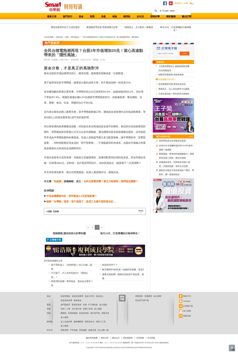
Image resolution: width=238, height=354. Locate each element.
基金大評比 (89, 296)
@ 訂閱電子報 (54, 240)
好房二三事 (65, 309)
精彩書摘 (171, 16)
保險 (114, 16)
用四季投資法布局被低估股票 (172, 141)
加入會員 (187, 311)
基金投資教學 (77, 296)
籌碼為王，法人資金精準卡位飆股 (173, 89)
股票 (92, 16)
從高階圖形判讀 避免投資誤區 (172, 84)
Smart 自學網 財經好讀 (74, 7)
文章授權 (140, 338)
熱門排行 (67, 16)
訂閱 (184, 53)
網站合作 (116, 338)
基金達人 (100, 296)
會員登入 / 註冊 (181, 3)
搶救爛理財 (78, 321)
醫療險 (63, 313)
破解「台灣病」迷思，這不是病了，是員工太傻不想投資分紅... (80, 201)
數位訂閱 (186, 16)
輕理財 (126, 16)
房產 (103, 16)
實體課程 (139, 296)
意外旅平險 (95, 313)
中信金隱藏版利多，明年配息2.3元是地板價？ (71, 196)
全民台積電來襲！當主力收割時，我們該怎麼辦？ (111, 181)
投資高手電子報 (142, 300)
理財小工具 (101, 321)
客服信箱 (187, 316)
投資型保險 (84, 313)
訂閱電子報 (188, 306)
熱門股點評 (65, 305)
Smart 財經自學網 (54, 7)
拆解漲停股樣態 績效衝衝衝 (171, 74)
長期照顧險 (73, 313)
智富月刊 (187, 296)
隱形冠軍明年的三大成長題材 (65, 27)
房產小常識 (88, 309)
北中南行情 (76, 309)
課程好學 (155, 16)
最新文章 (51, 16)
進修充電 (92, 330)
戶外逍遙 (74, 330)
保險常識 (105, 313)
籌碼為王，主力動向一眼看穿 (139, 27)
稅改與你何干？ (109, 265)
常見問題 (151, 338)
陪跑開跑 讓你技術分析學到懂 (69, 233)
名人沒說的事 (66, 321)
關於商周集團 (91, 338)
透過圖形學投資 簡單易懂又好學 (102, 27)
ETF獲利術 (93, 305)
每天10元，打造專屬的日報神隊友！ (175, 28)
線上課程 (157, 296)
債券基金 (77, 300)
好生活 (140, 16)
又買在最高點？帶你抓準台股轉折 (173, 94)
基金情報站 (65, 296)
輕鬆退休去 (89, 321)
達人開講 (103, 305)
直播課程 (148, 296)
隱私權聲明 (128, 338)
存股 (85, 305)
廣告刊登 (105, 338)
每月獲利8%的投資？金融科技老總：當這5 (123, 269)
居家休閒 (64, 330)
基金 (81, 16)
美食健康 (83, 330)
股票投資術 (76, 305)
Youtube (186, 301)
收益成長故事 (66, 300)
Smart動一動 (103, 330)
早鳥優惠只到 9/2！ (167, 79)
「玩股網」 (57, 181)
